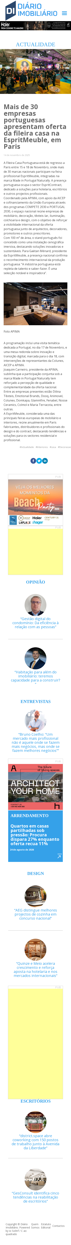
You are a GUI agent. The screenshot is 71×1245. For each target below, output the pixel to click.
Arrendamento (30, 815)
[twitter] (39, 461)
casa (53, 447)
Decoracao (65, 447)
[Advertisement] (35, 552)
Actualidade (27, 447)
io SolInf (14, 1231)
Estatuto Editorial (46, 1225)
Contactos (58, 1226)
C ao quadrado (16, 1232)
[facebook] (33, 461)
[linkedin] (45, 461)
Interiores (42, 447)
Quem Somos (35, 1225)
